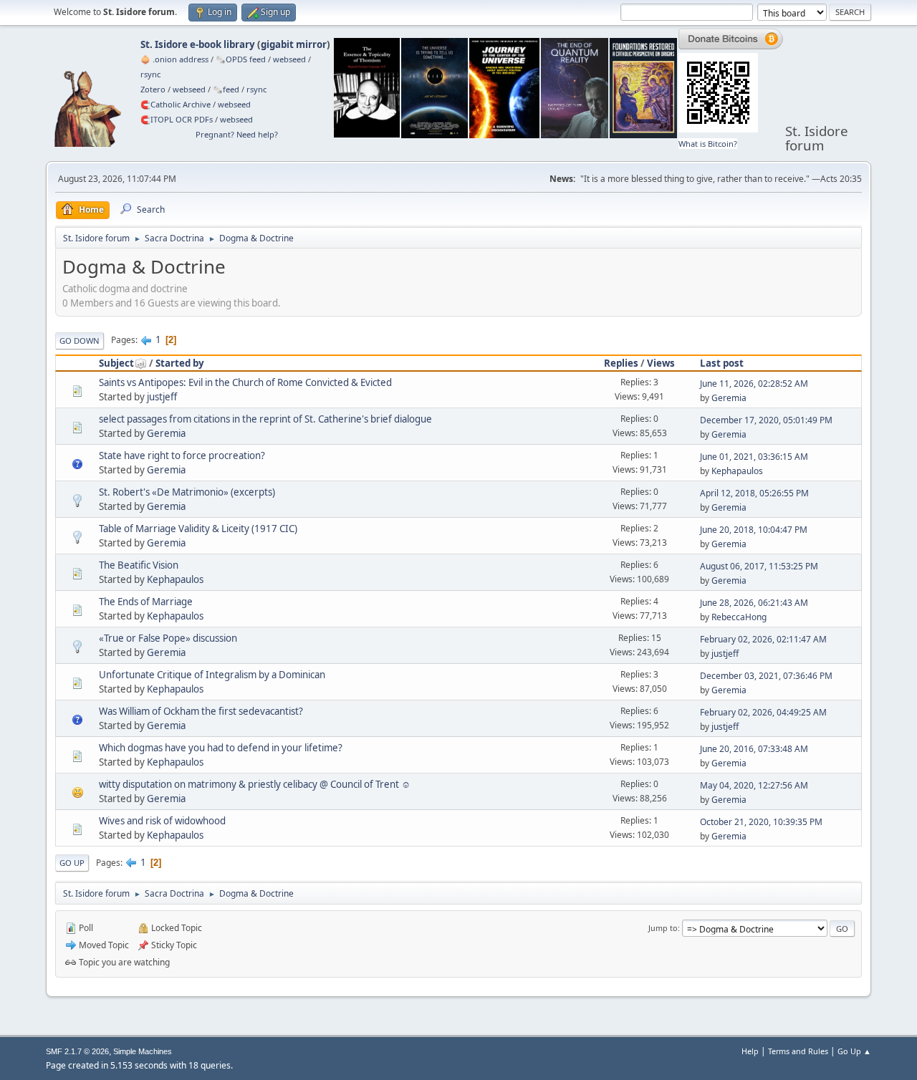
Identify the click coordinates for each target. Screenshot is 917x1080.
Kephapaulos (737, 471)
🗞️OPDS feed (241, 59)
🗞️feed (226, 89)
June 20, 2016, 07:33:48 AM (754, 749)
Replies (621, 363)
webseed (289, 59)
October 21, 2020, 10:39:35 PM (761, 822)
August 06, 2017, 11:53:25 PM (759, 566)
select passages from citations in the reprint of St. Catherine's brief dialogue (265, 419)
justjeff (162, 396)
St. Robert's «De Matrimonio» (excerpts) (187, 492)
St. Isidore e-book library (197, 44)
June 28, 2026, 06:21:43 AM (754, 603)
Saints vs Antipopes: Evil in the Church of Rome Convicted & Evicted (245, 382)
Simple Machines (142, 1051)
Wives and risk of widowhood (162, 820)
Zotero (152, 89)
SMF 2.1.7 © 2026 (77, 1051)
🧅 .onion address (174, 59)
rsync (150, 74)
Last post (722, 363)
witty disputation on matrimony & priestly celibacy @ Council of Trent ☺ (255, 784)
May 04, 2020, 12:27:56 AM (754, 785)
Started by (179, 363)
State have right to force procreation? (182, 455)
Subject (116, 363)
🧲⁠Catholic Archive (175, 104)
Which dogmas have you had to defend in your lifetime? (220, 747)
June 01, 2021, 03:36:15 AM (754, 456)
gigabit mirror (294, 44)
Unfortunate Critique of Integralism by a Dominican (212, 674)
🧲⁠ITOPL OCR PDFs (176, 119)
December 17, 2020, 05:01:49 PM (766, 420)
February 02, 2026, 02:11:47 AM (763, 639)
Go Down (79, 340)
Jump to (663, 927)
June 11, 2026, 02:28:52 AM (754, 383)
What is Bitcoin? (707, 143)
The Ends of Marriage (146, 601)
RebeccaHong (739, 617)
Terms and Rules (798, 1051)
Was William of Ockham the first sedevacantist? (201, 711)
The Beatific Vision (138, 565)
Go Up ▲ (854, 1051)
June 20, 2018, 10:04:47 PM (753, 530)
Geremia (728, 398)
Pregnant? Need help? (237, 134)
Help (750, 1051)
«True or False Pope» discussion (168, 638)
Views (661, 363)
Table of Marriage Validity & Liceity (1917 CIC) (198, 528)
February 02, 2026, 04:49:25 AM (763, 712)
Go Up (72, 862)
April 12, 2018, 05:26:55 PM (754, 493)
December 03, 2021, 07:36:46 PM (766, 676)
